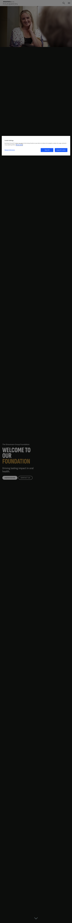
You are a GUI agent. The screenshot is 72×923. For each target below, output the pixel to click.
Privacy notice (19, 145)
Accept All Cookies (61, 150)
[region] (36, 146)
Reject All (47, 150)
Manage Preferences (10, 150)
